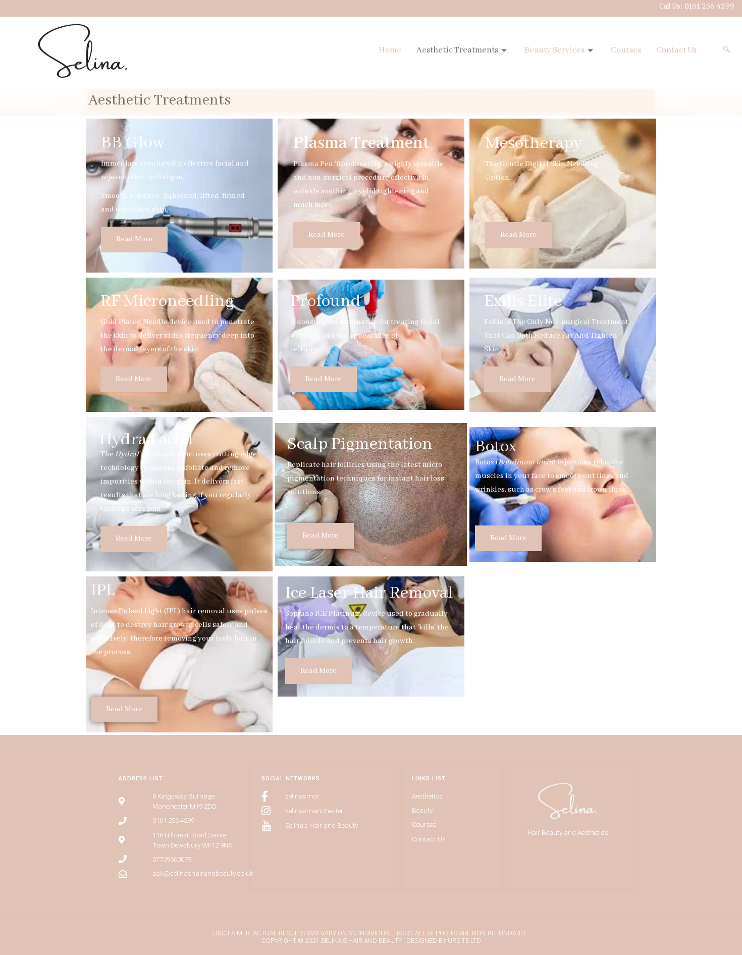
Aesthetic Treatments (457, 50)
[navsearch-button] (726, 51)
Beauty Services (554, 50)
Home (390, 50)
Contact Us (676, 50)
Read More (134, 239)
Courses (626, 50)
